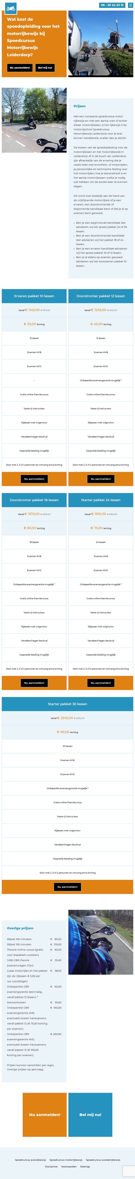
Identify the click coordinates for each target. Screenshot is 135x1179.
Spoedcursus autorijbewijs (30, 1159)
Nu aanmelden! (34, 479)
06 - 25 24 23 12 (112, 5)
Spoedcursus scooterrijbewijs (103, 1159)
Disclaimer (51, 1166)
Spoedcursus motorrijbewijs (66, 1159)
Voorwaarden (69, 1166)
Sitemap (85, 1166)
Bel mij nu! (90, 1114)
